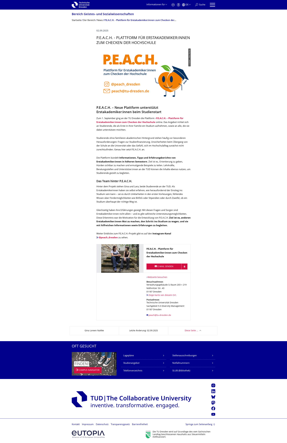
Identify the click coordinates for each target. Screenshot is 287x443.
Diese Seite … (191, 331)
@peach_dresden (108, 238)
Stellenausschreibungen (184, 356)
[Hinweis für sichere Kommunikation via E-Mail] (184, 267)
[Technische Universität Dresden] (81, 5)
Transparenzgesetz (120, 424)
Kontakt (76, 424)
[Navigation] (212, 5)
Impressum (88, 424)
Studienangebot (131, 363)
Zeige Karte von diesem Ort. (163, 295)
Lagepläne (128, 356)
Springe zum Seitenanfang (199, 424)
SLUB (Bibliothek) (181, 371)
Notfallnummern (181, 363)
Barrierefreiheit (140, 424)
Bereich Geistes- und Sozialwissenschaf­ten (103, 14)
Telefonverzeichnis (132, 371)
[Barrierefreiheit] (178, 4)
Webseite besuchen (157, 277)
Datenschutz (102, 424)
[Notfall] (173, 4)
